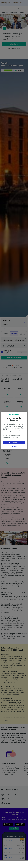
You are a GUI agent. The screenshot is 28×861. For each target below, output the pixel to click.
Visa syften (14, 446)
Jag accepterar (14, 442)
